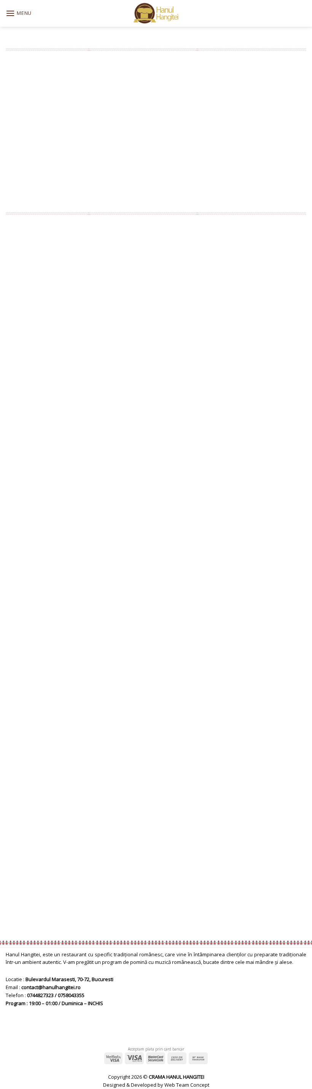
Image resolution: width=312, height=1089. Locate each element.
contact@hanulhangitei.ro (51, 987)
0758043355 (71, 995)
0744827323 (40, 995)
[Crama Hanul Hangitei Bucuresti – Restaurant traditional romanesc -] (156, 13)
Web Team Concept (186, 1084)
